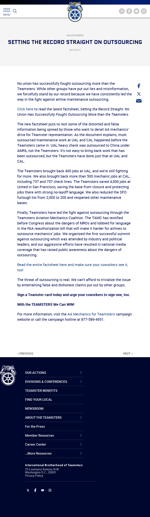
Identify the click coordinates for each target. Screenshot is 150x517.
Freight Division (107, 455)
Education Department (112, 394)
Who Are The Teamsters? (114, 385)
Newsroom (34, 408)
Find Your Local (38, 399)
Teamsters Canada (110, 412)
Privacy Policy (34, 476)
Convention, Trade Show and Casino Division (117, 429)
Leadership (104, 394)
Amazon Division (108, 394)
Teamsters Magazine (111, 394)
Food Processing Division (114, 447)
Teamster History (109, 403)
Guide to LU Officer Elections (116, 429)
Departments (105, 412)
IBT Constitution (108, 420)
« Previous (25, 354)
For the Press (35, 426)
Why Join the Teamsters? (114, 385)
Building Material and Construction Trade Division (116, 411)
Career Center (108, 373)
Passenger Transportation (115, 499)
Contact (102, 385)
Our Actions (106, 373)
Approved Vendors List (112, 420)
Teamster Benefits (41, 390)
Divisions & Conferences (117, 373)
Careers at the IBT (109, 394)
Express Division (108, 438)
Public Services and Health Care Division (119, 508)
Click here (25, 109)
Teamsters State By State (115, 385)
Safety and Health (109, 403)
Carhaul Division (108, 420)
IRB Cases (103, 429)
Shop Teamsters (108, 403)
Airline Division (106, 385)
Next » (128, 354)
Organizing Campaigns (112, 385)
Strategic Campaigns (111, 394)
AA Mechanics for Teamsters (91, 314)
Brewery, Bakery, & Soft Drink (117, 403)
